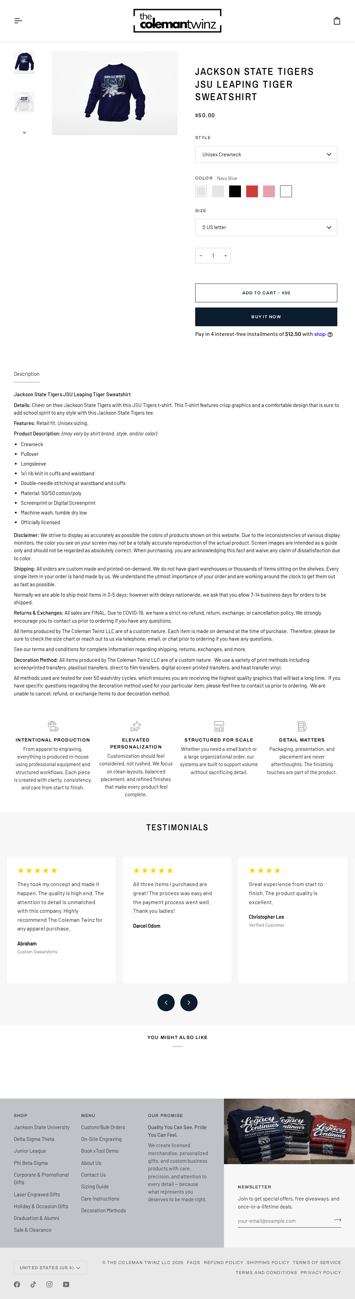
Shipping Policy (268, 1262)
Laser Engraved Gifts (37, 1194)
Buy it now (266, 316)
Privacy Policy (321, 1272)
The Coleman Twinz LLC (139, 1262)
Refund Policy (224, 1262)
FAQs (193, 1262)
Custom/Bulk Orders (103, 1127)
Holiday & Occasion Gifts (41, 1206)
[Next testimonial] (189, 1002)
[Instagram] (49, 1284)
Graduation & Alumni (36, 1218)
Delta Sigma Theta (34, 1139)
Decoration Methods (103, 1210)
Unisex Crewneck (221, 154)
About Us (91, 1163)
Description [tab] (27, 374)
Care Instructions (100, 1198)
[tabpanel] (177, 543)
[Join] (335, 1220)
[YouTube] (66, 1284)
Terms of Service (317, 1262)
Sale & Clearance (33, 1230)
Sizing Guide (95, 1186)
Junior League (30, 1151)
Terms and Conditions (266, 1272)
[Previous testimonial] (166, 1002)
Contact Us (93, 1174)
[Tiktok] (33, 1284)
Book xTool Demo (100, 1151)
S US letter (214, 227)
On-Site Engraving (101, 1139)
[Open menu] (24, 21)
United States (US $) (47, 1267)
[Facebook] (17, 1284)
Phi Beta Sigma (31, 1163)
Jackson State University (42, 1127)
